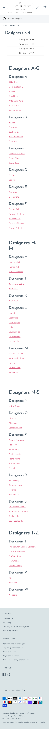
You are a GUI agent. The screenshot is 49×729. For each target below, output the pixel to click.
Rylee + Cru (14, 494)
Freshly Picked (15, 228)
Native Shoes (14, 406)
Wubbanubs (14, 595)
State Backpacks (16, 521)
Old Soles (13, 423)
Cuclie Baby (14, 163)
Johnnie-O (13, 288)
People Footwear (16, 440)
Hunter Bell (14, 267)
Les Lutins (13, 317)
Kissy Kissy (13, 300)
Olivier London (15, 427)
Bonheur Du (14, 132)
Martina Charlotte (16, 358)
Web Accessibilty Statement (16, 660)
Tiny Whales (14, 560)
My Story (7, 623)
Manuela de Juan (16, 353)
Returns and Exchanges (14, 644)
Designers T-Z (26, 53)
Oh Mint (12, 418)
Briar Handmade (16, 136)
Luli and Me (14, 341)
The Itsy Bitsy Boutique (22, 722)
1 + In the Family (16, 87)
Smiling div (14, 516)
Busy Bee (13, 141)
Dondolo (13, 180)
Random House (15, 485)
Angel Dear (13, 96)
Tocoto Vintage (15, 565)
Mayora (12, 363)
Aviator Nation (15, 110)
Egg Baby (13, 192)
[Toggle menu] (3, 7)
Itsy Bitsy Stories (10, 631)
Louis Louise (14, 332)
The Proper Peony (17, 551)
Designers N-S (26, 48)
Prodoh (12, 468)
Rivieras (12, 490)
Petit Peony (14, 449)
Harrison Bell (14, 262)
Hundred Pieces (16, 271)
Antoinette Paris (16, 101)
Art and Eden (14, 105)
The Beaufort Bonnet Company (22, 546)
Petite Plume (14, 458)
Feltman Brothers (16, 214)
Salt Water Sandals (17, 506)
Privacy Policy (9, 652)
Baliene (12, 122)
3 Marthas (13, 82)
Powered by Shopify (38, 722)
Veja (11, 578)
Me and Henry (15, 367)
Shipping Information (13, 648)
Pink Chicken (14, 463)
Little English (14, 322)
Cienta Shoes (14, 158)
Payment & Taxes (11, 656)
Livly (11, 327)
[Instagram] (8, 674)
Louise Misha (14, 336)
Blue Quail (13, 127)
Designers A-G (26, 39)
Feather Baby (14, 209)
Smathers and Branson (19, 511)
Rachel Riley (14, 480)
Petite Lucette (15, 454)
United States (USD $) (14, 690)
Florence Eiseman (16, 223)
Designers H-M (26, 44)
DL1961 (12, 175)
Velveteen (13, 582)
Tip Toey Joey (15, 556)
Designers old (14, 26)
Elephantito (14, 197)
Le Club (12, 313)
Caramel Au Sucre (16, 153)
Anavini (12, 91)
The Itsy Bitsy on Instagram (16, 627)
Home (5, 26)
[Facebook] (4, 674)
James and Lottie (16, 284)
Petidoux (13, 444)
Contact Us (8, 619)
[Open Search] (4, 18)
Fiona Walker (14, 218)
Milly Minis (13, 372)
